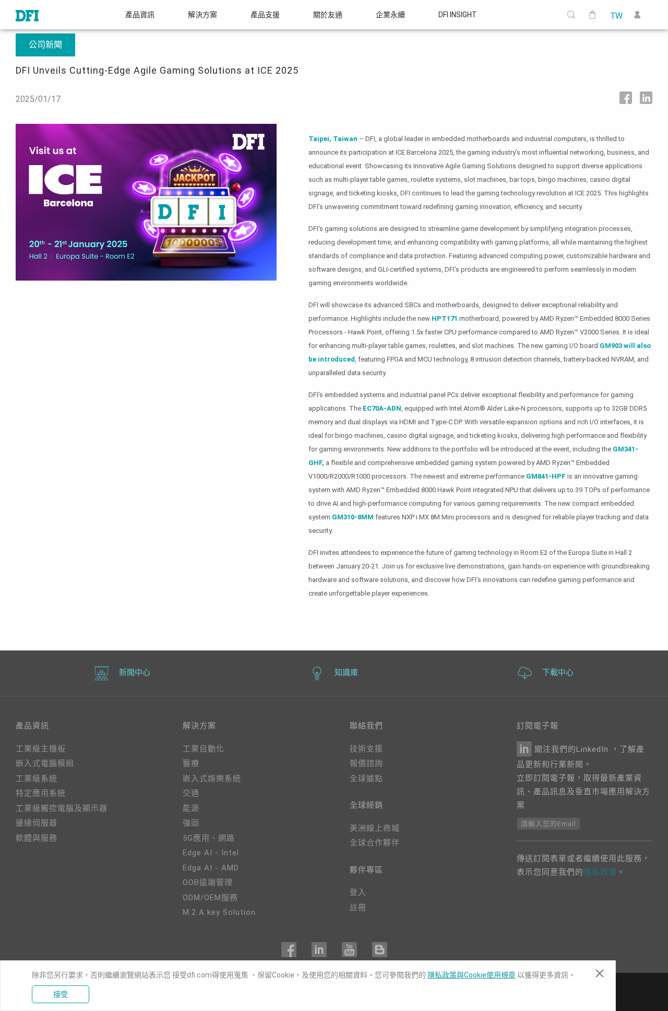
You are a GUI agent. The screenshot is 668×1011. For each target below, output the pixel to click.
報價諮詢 (366, 763)
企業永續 (390, 14)
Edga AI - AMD (211, 868)
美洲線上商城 (375, 828)
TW (616, 15)
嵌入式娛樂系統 (212, 778)
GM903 (611, 346)
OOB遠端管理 (208, 882)
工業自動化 (203, 748)
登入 (358, 892)
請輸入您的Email (548, 824)
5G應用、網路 (209, 838)
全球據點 (366, 778)
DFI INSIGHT (457, 14)
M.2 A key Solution (219, 912)
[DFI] (27, 14)
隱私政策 (600, 872)
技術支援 (366, 748)
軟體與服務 (36, 838)
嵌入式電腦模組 (45, 763)
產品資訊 (139, 14)
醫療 (191, 763)
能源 (191, 808)
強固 (191, 823)
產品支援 (265, 14)
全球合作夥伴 (375, 842)
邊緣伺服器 (36, 823)
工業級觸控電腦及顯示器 (62, 808)
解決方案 (202, 14)
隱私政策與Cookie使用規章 (471, 975)
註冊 (358, 907)
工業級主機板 (41, 748)
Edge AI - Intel (211, 852)
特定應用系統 (41, 793)
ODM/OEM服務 (210, 897)
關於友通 (327, 14)
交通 (191, 793)
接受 (60, 994)
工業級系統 (36, 778)
